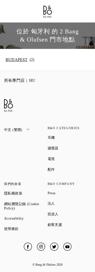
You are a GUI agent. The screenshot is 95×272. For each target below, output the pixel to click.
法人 (69, 203)
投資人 (69, 214)
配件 (69, 169)
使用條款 (26, 229)
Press (69, 193)
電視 (69, 159)
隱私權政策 (26, 193)
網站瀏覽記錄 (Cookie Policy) (26, 206)
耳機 (69, 137)
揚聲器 (69, 148)
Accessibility (26, 218)
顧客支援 (69, 225)
